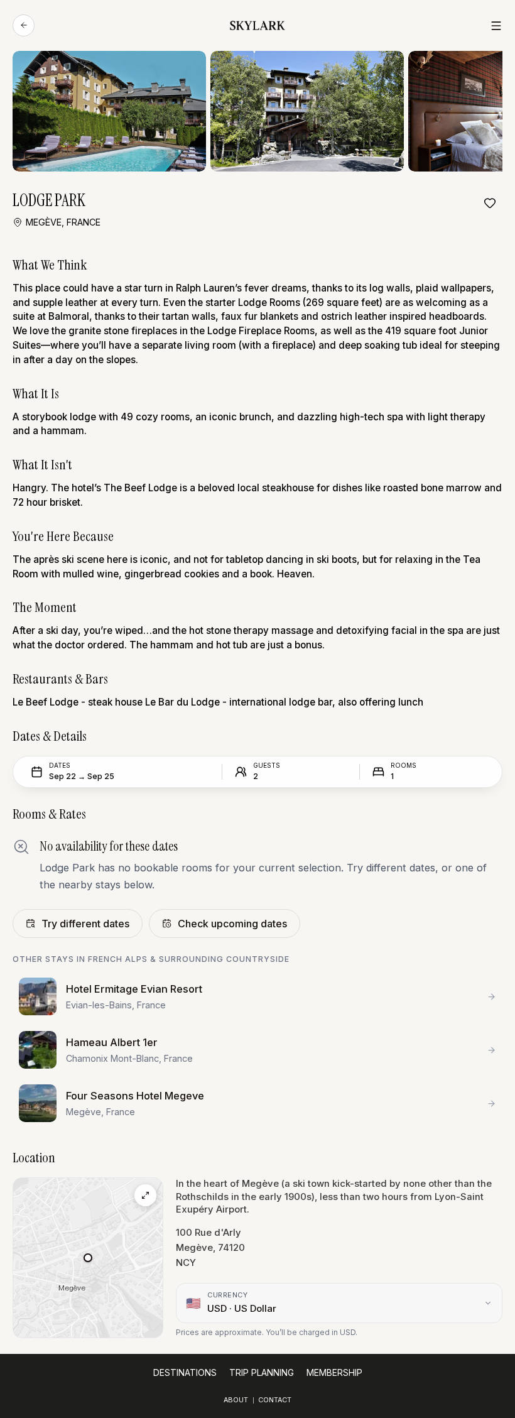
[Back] (24, 25)
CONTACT (274, 1400)
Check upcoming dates (232, 923)
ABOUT (236, 1400)
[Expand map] (145, 1195)
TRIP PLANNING (261, 1373)
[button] (88, 1257)
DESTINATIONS (185, 1373)
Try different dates (85, 923)
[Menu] (496, 25)
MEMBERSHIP (334, 1373)
